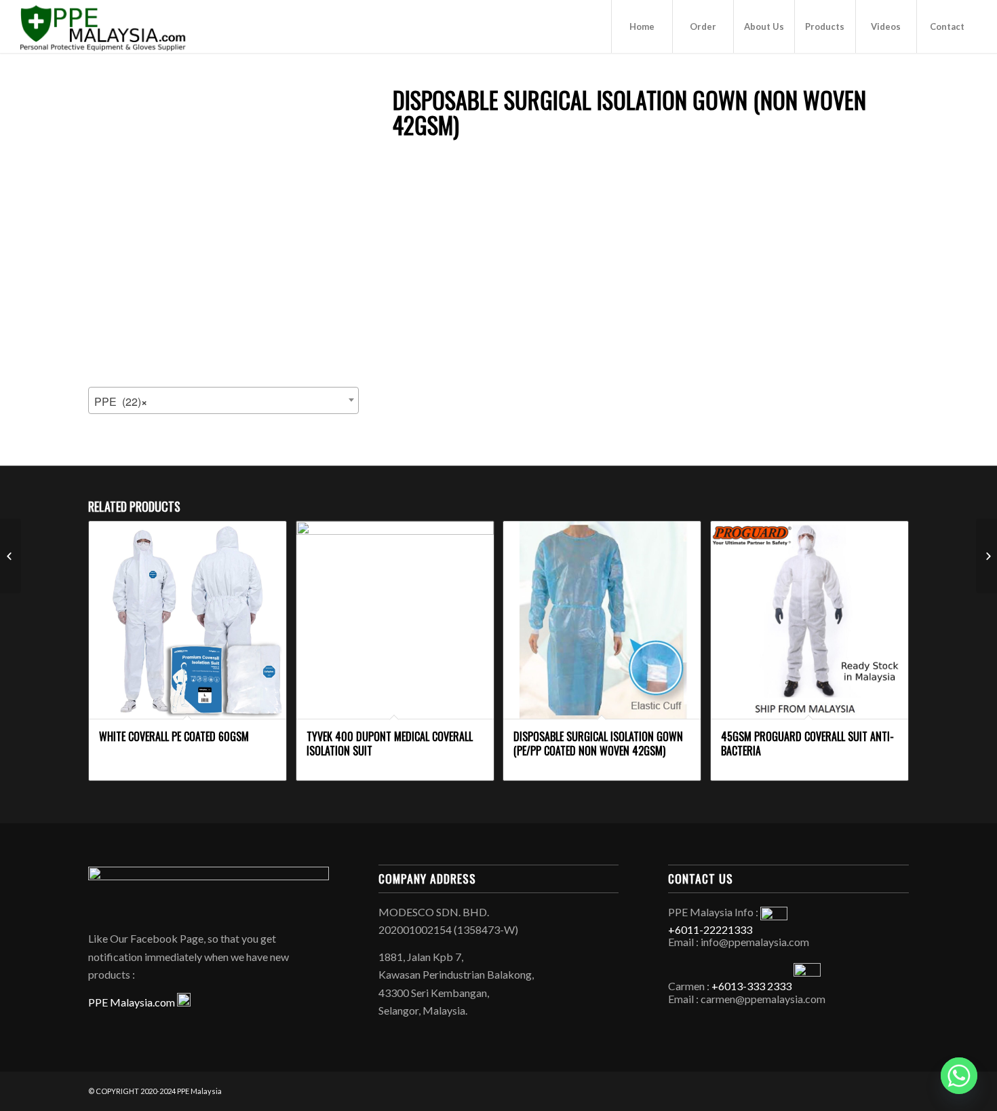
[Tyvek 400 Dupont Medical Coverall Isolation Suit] (10, 556)
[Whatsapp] (959, 1075)
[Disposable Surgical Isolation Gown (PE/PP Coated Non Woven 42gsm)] (986, 556)
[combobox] (223, 400)
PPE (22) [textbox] (120, 401)
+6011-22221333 (710, 929)
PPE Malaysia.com (132, 1002)
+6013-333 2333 (751, 985)
